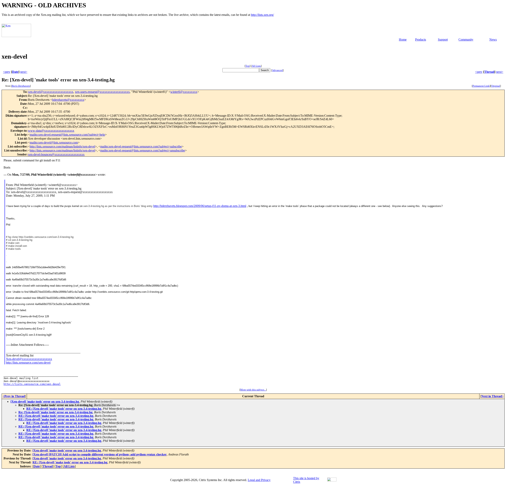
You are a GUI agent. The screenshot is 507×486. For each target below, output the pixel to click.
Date (15, 71)
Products (420, 39)
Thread (489, 71)
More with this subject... (253, 389)
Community (465, 39)
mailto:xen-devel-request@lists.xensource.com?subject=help (67, 134)
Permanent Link (481, 85)
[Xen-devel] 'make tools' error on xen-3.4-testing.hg (44, 401)
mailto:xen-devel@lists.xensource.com (54, 142)
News (493, 39)
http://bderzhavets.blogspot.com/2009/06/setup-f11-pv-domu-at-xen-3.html (199, 206)
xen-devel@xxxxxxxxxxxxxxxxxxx (50, 91)
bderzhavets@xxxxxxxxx (68, 99)
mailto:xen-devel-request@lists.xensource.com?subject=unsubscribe (142, 150)
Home (403, 39)
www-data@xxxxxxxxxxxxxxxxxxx (51, 130)
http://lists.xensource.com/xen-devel (28, 362)
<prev (6, 71)
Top (247, 65)
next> (23, 71)
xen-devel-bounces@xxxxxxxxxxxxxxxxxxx (56, 154)
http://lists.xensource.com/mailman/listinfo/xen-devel (62, 146)
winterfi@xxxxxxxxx (183, 91)
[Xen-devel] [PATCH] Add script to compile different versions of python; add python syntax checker (99, 454)
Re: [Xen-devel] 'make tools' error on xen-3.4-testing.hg (55, 412)
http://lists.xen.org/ (262, 14)
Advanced (277, 70)
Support (443, 39)
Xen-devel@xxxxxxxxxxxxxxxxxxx (29, 359)
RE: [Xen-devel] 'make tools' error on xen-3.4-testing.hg (63, 408)
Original (495, 85)
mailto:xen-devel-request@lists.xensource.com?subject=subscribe (141, 146)
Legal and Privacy (259, 480)
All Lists (256, 65)
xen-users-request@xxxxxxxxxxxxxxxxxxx (102, 91)
